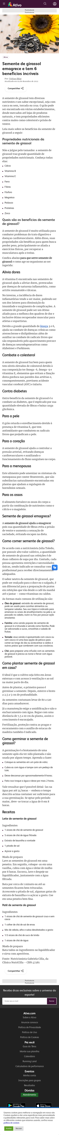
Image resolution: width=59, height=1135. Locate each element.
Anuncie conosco (29, 1022)
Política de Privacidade (29, 1027)
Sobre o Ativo (29, 1017)
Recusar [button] (19, 1128)
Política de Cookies (29, 1037)
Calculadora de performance (29, 1066)
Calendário (29, 1056)
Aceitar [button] (9, 1128)
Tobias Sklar (15, 78)
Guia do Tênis (29, 1046)
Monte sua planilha (29, 1051)
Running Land (30, 1061)
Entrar (55, 4)
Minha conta (29, 1075)
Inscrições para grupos (29, 1080)
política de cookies (11, 1123)
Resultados (29, 1085)
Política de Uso (29, 1032)
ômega (44, 326)
